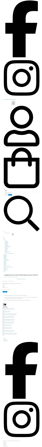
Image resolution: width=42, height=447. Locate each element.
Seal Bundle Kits (6, 245)
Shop (4, 239)
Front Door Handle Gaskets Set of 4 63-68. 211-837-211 (8, 331)
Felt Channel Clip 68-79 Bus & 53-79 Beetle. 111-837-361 (8, 309)
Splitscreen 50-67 (5, 255)
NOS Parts (6, 247)
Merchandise (5, 264)
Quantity (3, 289)
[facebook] (21, 398)
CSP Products (6, 249)
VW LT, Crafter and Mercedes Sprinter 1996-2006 (9, 253)
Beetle (5, 240)
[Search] (13, 234)
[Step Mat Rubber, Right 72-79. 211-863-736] (7, 327)
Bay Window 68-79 (5, 256)
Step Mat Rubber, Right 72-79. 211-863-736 (7, 328)
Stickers (5, 252)
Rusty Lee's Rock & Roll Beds (7, 251)
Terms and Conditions (6, 268)
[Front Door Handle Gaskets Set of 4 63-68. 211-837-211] (8, 330)
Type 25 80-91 (6, 243)
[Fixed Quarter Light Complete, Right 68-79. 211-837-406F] (9, 319)
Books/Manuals (6, 248)
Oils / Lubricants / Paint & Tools (6, 260)
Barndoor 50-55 (6, 241)
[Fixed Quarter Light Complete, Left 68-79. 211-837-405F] (8, 316)
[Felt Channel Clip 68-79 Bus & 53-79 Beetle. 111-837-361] (8, 308)
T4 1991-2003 (6, 244)
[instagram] (21, 439)
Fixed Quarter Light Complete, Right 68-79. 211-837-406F (8, 320)
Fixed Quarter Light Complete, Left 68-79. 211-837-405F (8, 317)
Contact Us (5, 269)
